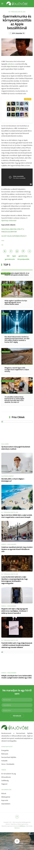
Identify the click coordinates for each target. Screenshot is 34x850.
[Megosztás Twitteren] (4, 251)
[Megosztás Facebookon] (11, 251)
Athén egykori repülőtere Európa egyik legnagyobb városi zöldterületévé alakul (16, 302)
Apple (14, 256)
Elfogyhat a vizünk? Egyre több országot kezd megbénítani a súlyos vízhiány (17, 369)
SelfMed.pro (22, 826)
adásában (11, 64)
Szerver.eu (17, 828)
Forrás (2, 240)
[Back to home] (17, 3)
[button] (2, 3)
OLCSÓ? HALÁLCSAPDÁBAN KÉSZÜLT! (13, 236)
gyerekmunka (23, 256)
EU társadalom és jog (17, 12)
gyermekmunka (10, 259)
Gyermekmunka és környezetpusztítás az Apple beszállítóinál (17, 22)
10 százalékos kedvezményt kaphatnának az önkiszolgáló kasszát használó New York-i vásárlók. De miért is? (14, 399)
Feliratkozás (17, 716)
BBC (8, 256)
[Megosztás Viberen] (29, 251)
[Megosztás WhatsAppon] (17, 251)
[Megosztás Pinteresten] (23, 251)
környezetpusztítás (23, 259)
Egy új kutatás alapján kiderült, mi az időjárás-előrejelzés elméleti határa (17, 274)
